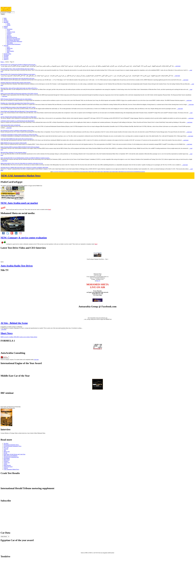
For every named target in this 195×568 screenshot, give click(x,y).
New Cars (6, 447)
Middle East (9, 48)
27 (87, 171)
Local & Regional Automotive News (12, 446)
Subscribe (6, 45)
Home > (3, 62)
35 (99, 171)
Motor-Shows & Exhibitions (10, 455)
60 (138, 171)
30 (92, 171)
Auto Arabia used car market (19, 203)
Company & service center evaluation (24, 237)
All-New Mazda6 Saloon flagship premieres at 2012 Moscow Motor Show (19, 116)
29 (90, 171)
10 (61, 171)
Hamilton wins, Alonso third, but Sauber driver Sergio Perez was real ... (18, 103)
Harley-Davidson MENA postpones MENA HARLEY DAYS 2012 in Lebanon (20, 147)
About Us (6, 59)
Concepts (6, 448)
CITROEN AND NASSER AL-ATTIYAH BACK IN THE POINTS (17, 121)
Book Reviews (7, 465)
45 (115, 171)
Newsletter (6, 55)
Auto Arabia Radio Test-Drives (17, 265)
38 (104, 171)
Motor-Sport (7, 459)
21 (78, 171)
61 (139, 171)
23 (81, 171)
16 (71, 171)
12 (64, 171)
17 (72, 171)
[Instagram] (20, 234)
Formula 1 (9, 33)
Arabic (8, 23)
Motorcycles (7, 451)
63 (142, 171)
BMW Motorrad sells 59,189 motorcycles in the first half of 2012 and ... (18, 78)
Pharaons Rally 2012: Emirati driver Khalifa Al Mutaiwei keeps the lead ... (18, 64)
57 (133, 171)
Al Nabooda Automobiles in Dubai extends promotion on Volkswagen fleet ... (19, 134)
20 (77, 171)
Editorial (6, 26)
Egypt (8, 47)
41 (109, 171)
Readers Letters (7, 53)
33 (96, 171)
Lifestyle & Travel (8, 466)
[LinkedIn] (15, 234)
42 (110, 171)
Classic (8, 30)
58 (135, 171)
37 (103, 171)
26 (86, 171)
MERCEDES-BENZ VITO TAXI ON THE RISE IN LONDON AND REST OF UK (22, 163)
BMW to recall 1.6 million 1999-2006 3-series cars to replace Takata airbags (19, 337)
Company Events (11, 32)
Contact (5, 27)
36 (101, 171)
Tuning (5, 464)
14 (67, 171)
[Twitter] (7, 234)
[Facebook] (3, 234)
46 (116, 171)
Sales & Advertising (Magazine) (14, 41)
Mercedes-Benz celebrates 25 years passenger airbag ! (14, 152)
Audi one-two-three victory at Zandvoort (10, 125)
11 (63, 171)
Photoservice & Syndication (13, 38)
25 (84, 171)
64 (144, 171)
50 (122, 171)
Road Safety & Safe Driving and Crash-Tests (14, 454)
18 (74, 171)
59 (136, 171)
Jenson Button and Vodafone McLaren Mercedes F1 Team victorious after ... (19, 111)
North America (10, 51)
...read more (177, 66)
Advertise (6, 56)
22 (80, 171)
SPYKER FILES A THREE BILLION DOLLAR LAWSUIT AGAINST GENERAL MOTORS (24, 167)
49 (121, 171)
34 (98, 171)
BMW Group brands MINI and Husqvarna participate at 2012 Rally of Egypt (19, 93)
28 (89, 171)
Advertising (9, 29)
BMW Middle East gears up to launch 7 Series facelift (14, 143)
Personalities (7, 458)
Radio (5, 18)
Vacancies (6, 58)
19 (75, 171)
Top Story (6, 443)
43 (112, 171)
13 (66, 171)
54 (128, 171)
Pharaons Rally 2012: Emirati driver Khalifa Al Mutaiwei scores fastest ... (18, 74)
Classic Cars (7, 462)
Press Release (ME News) (13, 40)
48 (119, 171)
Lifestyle (6, 468)
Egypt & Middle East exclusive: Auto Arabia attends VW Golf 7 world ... (18, 107)
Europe (8, 49)
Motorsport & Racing (12, 37)
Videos (5, 19)
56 (131, 171)
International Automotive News (11, 444)
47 (118, 171)
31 (93, 171)
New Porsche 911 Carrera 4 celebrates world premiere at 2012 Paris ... (17, 130)
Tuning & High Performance (13, 44)
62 (141, 171)
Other (8, 52)
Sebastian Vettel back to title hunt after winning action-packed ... (16, 82)
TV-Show (6, 21)
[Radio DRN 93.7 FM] (97, 301)
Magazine (6, 22)
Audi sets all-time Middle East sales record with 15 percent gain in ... (17, 138)
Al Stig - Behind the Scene (14, 323)
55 (130, 171)
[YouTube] (11, 234)
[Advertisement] (18, 4)
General (9, 34)
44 (113, 171)
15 (69, 171)
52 (125, 171)
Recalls (5, 453)
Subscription (10, 42)
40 (107, 171)
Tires (5, 450)
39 (106, 171)
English (8, 25)
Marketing (9, 36)
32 (95, 171)
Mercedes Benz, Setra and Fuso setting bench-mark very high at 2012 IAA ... (19, 88)
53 (127, 171)
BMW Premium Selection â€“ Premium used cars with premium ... (17, 99)
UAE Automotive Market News (20, 175)
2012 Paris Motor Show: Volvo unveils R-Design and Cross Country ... (18, 68)
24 (83, 171)
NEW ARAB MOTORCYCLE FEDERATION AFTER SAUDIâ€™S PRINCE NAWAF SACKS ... (25, 158)
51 (124, 171)
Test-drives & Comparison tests (11, 457)
